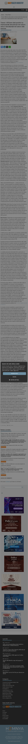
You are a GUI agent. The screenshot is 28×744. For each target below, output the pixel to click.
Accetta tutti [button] (14, 373)
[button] (14, 380)
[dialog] (14, 372)
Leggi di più (15, 370)
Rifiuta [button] (14, 376)
